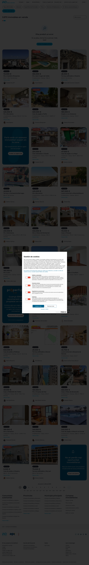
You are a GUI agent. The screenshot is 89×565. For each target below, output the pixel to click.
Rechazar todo (50, 306)
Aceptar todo (38, 306)
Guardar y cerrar (44, 309)
